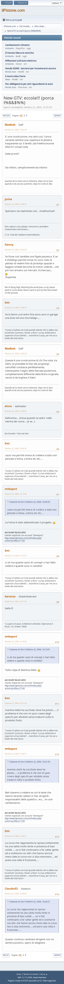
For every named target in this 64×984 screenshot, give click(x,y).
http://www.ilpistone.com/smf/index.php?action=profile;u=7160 (23, 539)
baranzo (10, 596)
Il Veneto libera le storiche (19, 53)
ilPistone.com (13, 10)
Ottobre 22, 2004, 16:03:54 (16, 204)
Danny (9, 244)
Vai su (6, 955)
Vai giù (6, 115)
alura (8, 406)
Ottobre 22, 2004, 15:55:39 (16, 129)
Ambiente (9, 48)
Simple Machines (39, 977)
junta (8, 199)
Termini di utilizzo (30, 974)
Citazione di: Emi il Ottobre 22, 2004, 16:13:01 (30, 649)
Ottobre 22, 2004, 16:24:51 (16, 753)
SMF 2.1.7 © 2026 (25, 977)
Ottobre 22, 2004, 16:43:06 (16, 893)
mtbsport (11, 489)
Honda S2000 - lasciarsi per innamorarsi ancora (30, 68)
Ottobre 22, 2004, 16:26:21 (16, 836)
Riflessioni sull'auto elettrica (20, 60)
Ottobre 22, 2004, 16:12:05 (16, 494)
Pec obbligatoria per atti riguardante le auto (29, 84)
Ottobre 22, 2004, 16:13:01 (16, 555)
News (7, 79)
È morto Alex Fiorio (15, 76)
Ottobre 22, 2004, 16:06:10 (16, 307)
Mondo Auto (10, 72)
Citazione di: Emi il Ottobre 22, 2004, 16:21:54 (30, 761)
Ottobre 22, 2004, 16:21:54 (16, 703)
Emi (7, 302)
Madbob (10, 124)
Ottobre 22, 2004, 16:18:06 (16, 641)
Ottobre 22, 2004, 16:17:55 (16, 601)
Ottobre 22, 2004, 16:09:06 (16, 411)
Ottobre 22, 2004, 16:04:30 (16, 249)
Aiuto (19, 974)
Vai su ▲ (44, 974)
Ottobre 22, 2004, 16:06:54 (16, 353)
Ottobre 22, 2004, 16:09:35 (16, 448)
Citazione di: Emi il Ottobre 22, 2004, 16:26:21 (30, 901)
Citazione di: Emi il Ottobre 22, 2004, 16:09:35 (30, 502)
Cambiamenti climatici (17, 45)
